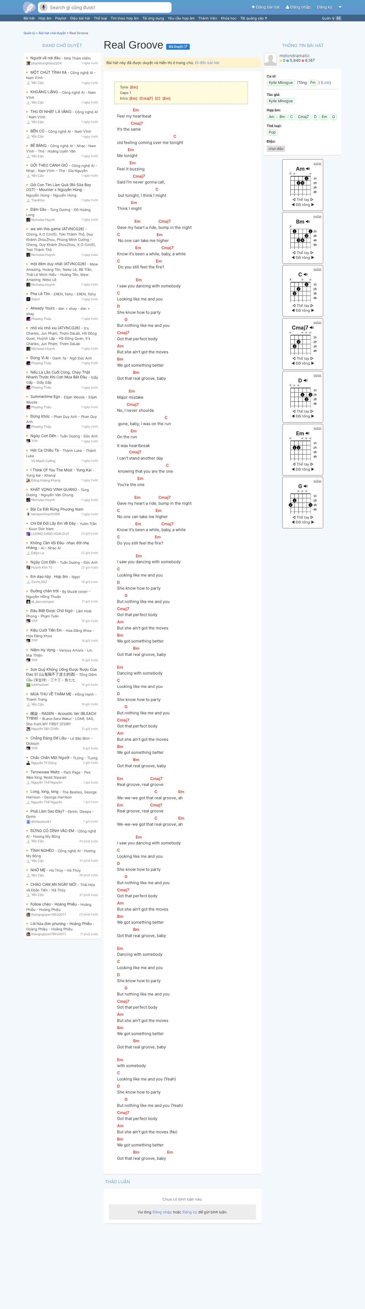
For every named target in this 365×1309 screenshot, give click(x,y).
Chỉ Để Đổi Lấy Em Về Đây (53, 523)
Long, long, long (45, 791)
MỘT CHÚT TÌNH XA (49, 72)
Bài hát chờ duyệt (53, 33)
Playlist (61, 18)
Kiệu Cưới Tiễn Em (46, 630)
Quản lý (331, 18)
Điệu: (271, 141)
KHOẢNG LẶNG (44, 91)
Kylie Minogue (281, 82)
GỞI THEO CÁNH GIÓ (49, 165)
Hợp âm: (274, 110)
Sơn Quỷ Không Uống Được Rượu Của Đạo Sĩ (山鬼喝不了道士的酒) (61, 671)
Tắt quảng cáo (252, 18)
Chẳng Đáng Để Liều (49, 738)
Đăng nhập (300, 7)
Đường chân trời (45, 591)
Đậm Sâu (38, 209)
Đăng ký (325, 7)
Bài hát (30, 18)
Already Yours (43, 308)
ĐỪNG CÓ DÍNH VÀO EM (52, 830)
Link (325, 82)
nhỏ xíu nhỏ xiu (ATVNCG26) (55, 328)
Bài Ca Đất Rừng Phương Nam (56, 509)
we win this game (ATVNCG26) (57, 228)
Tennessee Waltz (45, 772)
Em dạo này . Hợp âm (49, 576)
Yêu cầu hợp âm (182, 18)
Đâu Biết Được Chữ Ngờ (51, 610)
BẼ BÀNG (39, 145)
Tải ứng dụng (153, 18)
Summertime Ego (45, 396)
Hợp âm (45, 18)
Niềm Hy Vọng (43, 650)
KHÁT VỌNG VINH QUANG (54, 489)
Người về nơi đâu (45, 58)
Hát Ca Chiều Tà (45, 450)
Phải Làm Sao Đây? (47, 811)
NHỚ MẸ (38, 870)
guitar (317, 163)
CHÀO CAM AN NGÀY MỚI (53, 884)
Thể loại (101, 18)
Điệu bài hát (80, 18)
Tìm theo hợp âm (125, 18)
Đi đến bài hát (207, 62)
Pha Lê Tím (40, 293)
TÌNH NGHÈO (42, 850)
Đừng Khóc (40, 416)
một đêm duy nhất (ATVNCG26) (58, 263)
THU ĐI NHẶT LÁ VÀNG (51, 111)
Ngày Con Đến (43, 435)
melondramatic (294, 55)
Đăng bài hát (268, 7)
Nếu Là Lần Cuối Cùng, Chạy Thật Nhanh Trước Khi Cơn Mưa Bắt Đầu (58, 374)
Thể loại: (274, 126)
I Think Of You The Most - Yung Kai (61, 470)
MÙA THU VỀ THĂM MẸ (51, 694)
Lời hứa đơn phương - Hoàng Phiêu (61, 923)
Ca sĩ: (271, 76)
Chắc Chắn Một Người (50, 757)
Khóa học (229, 18)
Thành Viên (208, 18)
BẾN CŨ (37, 131)
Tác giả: (273, 94)
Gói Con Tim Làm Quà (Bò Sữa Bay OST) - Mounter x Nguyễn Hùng (58, 187)
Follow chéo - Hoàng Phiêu (54, 904)
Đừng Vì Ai (40, 357)
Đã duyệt (176, 47)
